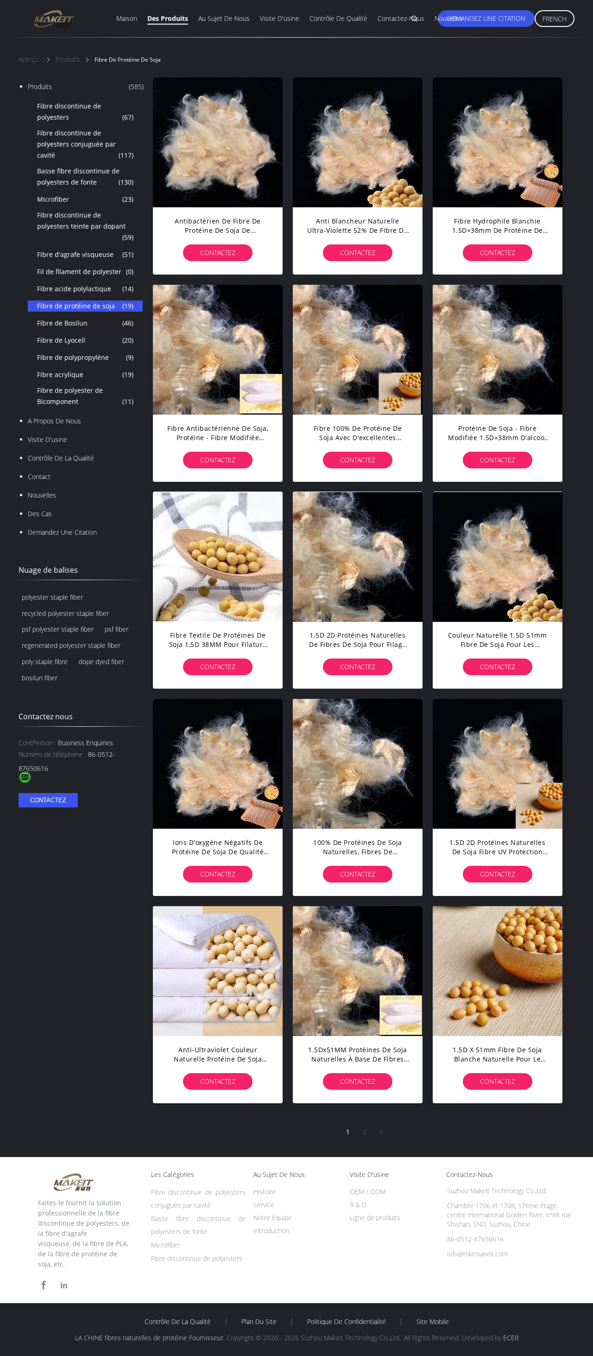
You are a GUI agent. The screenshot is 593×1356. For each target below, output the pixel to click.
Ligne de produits (375, 1217)
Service (263, 1204)
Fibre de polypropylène (85, 357)
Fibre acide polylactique (85, 288)
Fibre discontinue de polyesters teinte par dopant (85, 226)
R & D (358, 1204)
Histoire (264, 1191)
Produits (86, 86)
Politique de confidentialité (346, 1321)
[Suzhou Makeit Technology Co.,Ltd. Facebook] (43, 1285)
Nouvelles (449, 18)
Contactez (217, 252)
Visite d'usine (279, 18)
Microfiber (85, 199)
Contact (39, 476)
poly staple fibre (45, 661)
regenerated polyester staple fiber (71, 645)
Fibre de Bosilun (85, 323)
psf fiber (116, 629)
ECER (510, 1337)
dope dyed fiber (101, 661)
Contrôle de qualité (338, 18)
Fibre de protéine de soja (85, 305)
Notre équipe (272, 1217)
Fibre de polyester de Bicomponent (85, 396)
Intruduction (271, 1230)
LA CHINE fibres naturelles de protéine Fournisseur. (151, 1337)
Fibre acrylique (85, 374)
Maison (126, 18)
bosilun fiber (39, 677)
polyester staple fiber (52, 597)
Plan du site (259, 1321)
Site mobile (432, 1321)
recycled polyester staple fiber (65, 613)
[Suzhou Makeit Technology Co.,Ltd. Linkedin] (63, 1285)
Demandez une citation (486, 18)
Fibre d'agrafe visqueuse (85, 254)
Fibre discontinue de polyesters (85, 112)
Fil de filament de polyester (85, 271)
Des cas (40, 513)
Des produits (167, 18)
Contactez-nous (401, 18)
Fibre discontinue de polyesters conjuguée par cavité (85, 144)
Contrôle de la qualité (61, 458)
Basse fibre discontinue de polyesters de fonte (85, 176)
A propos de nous (54, 420)
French (555, 18)
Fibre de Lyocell (85, 340)
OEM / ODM (367, 1191)
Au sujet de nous (224, 18)
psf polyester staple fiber (58, 629)
